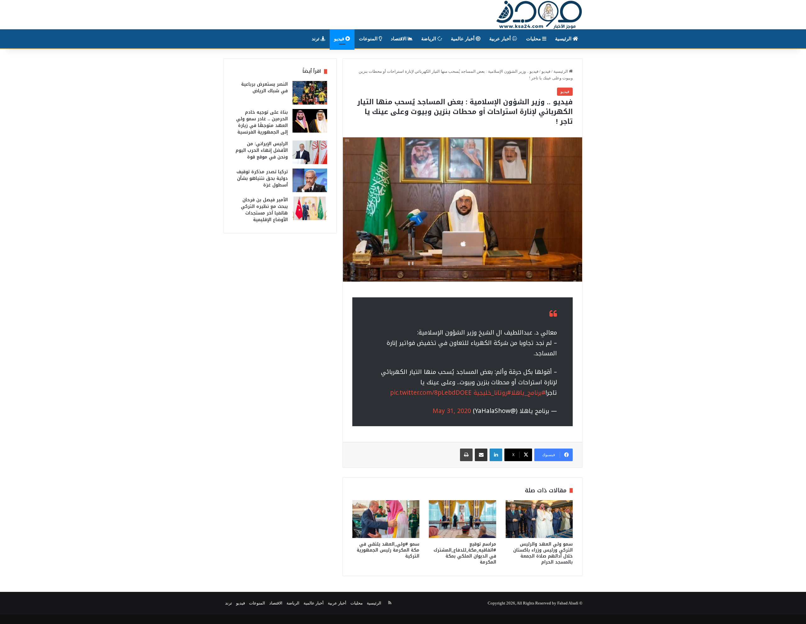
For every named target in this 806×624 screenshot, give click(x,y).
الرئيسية (564, 38)
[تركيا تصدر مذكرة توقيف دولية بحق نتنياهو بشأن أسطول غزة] (309, 180)
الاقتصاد (399, 38)
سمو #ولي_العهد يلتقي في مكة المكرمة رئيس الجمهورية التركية (388, 550)
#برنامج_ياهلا (528, 392)
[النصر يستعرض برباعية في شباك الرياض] (309, 93)
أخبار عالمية (463, 38)
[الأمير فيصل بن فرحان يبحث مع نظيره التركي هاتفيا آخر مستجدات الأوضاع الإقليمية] (309, 208)
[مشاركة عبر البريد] (481, 455)
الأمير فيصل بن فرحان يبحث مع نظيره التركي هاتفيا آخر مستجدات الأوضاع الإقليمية (264, 210)
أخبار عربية (500, 38)
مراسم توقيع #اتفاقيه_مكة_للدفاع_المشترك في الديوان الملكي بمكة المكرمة (465, 553)
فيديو (339, 38)
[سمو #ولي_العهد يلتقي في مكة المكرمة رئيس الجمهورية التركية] (385, 519)
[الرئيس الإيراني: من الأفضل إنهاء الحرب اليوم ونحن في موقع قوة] (309, 152)
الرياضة (429, 38)
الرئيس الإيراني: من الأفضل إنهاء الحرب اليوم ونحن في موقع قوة (262, 150)
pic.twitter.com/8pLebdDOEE (431, 392)
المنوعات (369, 38)
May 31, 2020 (452, 411)
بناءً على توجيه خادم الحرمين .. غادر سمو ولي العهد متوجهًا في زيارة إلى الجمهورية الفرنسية (262, 122)
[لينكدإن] (496, 455)
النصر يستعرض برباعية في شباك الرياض (264, 87)
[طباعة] (466, 455)
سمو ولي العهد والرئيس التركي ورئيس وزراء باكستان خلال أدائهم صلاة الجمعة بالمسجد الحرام (543, 553)
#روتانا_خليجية (492, 392)
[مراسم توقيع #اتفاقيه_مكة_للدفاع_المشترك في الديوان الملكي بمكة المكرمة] (462, 519)
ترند (316, 38)
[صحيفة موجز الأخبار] (539, 14)
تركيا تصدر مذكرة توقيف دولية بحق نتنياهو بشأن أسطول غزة (262, 178)
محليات (534, 38)
